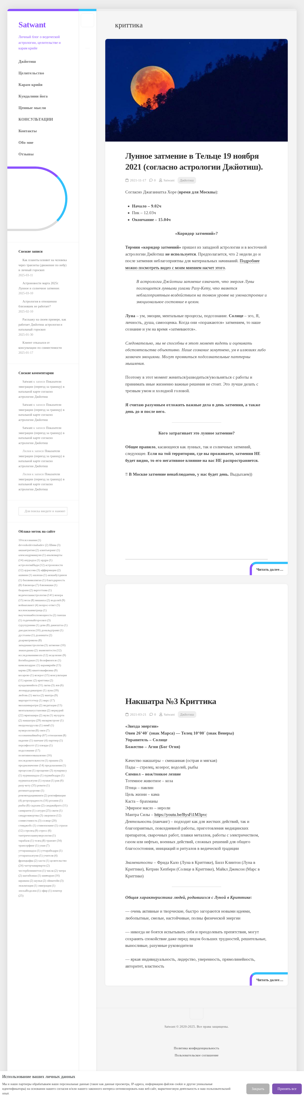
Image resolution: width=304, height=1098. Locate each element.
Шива (54, 545)
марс (49, 700)
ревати (43, 785)
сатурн (43, 810)
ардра (46, 560)
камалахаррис (29, 665)
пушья (48, 780)
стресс (45, 830)
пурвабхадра (54, 775)
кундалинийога (30, 685)
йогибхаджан (28, 660)
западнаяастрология (33, 645)
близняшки (48, 585)
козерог (41, 675)
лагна (49, 685)
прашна (56, 760)
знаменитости (50, 650)
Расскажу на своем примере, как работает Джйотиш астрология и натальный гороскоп (42, 324)
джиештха (59, 625)
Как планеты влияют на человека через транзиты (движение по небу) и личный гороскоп (42, 265)
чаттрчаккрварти (37, 865)
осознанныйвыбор (32, 735)
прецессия (26, 770)
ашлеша (40, 575)
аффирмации (51, 570)
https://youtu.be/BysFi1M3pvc (180, 814)
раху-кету (27, 785)
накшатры (32, 720)
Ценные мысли (32, 108)
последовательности (33, 760)
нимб (48, 725)
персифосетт (28, 745)
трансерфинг (28, 845)
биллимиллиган (34, 580)
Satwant (32, 24)
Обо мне (25, 142)
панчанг (41, 740)
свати (56, 810)
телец (39, 840)
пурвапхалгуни (29, 780)
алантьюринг (50, 550)
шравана (25, 880)
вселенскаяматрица (32, 610)
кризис (30, 680)
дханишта (44, 635)
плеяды (46, 745)
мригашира (33, 715)
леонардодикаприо (32, 690)
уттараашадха (29, 850)
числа (52, 870)
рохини (56, 800)
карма (24, 670)
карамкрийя (51, 665)
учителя (50, 855)
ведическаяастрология (36, 595)
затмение (57, 645)
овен (44, 730)
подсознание (29, 750)
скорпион (52, 815)
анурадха (32, 560)
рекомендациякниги (32, 795)
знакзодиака (28, 650)
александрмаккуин (32, 555)
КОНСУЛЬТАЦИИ (35, 119)
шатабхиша (32, 875)
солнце (49, 820)
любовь (25, 695)
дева (45, 625)
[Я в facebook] (87, 55)
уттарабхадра (51, 850)
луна (53, 690)
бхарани (25, 590)
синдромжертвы (30, 815)
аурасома (32, 570)
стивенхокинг (47, 825)
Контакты (27, 131)
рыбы (24, 805)
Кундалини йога (33, 96)
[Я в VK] (87, 41)
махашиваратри (30, 705)
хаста (43, 860)
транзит (54, 840)
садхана (37, 805)
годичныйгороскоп (37, 620)
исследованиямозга (33, 655)
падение (25, 740)
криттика (45, 680)
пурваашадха (33, 775)
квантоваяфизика (44, 670)
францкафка (27, 860)
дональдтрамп (52, 630)
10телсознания (29, 540)
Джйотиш (27, 61)
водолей (58, 600)
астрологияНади (31, 565)
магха (38, 695)
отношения (57, 735)
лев (59, 685)
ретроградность (35, 800)
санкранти (26, 810)
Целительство (31, 73)
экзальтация (27, 885)
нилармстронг (52, 720)
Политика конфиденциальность (196, 1048)
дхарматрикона (30, 640)
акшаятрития (28, 550)
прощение (44, 770)
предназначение (31, 765)
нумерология (28, 730)
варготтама (43, 590)
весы (29, 600)
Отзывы (26, 154)
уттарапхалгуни (30, 855)
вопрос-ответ (49, 605)
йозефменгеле (50, 660)
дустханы (26, 635)
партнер (56, 740)
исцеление (57, 655)
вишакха (42, 600)
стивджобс (27, 825)
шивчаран (51, 875)
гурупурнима (28, 625)
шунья (40, 880)
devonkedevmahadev (33, 545)
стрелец (31, 830)
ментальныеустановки (34, 710)
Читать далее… (269, 569)
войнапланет (28, 605)
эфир (46, 890)
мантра (51, 695)
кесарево (26, 675)
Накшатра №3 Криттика (170, 701)
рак (59, 780)
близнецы (31, 585)
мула (48, 715)
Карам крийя (30, 84)
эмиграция (46, 885)
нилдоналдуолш (30, 725)
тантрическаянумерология (37, 835)
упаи (44, 845)
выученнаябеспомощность (37, 615)
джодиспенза (29, 630)
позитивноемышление (35, 755)
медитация (52, 705)
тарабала (26, 840)
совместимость (29, 820)
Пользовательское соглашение (197, 1055)
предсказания (55, 765)
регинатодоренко (31, 790)
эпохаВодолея (29, 890)
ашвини (25, 575)
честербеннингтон (32, 870)
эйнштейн (55, 880)
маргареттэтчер (30, 700)
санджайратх (56, 805)
